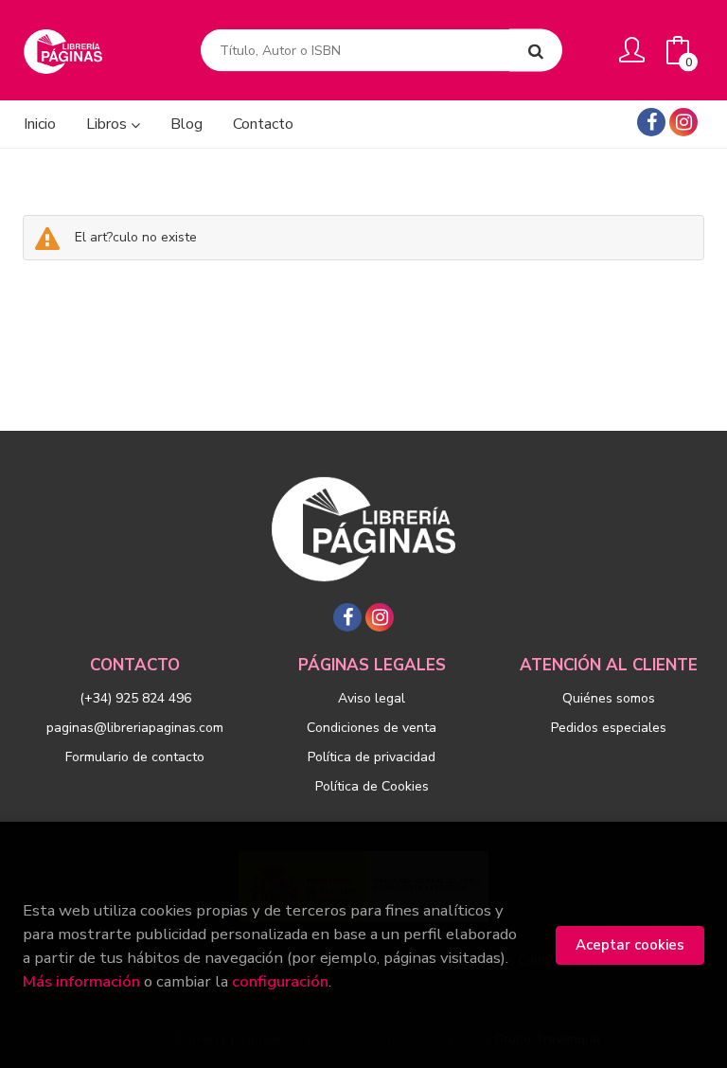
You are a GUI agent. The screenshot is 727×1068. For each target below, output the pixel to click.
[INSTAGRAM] (683, 122)
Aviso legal (371, 698)
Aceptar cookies (630, 944)
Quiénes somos (608, 698)
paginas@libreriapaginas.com (134, 728)
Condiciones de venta (371, 728)
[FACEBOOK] (651, 122)
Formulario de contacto (134, 757)
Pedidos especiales (608, 728)
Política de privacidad (371, 757)
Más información (81, 981)
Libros (108, 124)
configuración (280, 981)
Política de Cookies (372, 786)
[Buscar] (535, 50)
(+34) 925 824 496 (135, 698)
